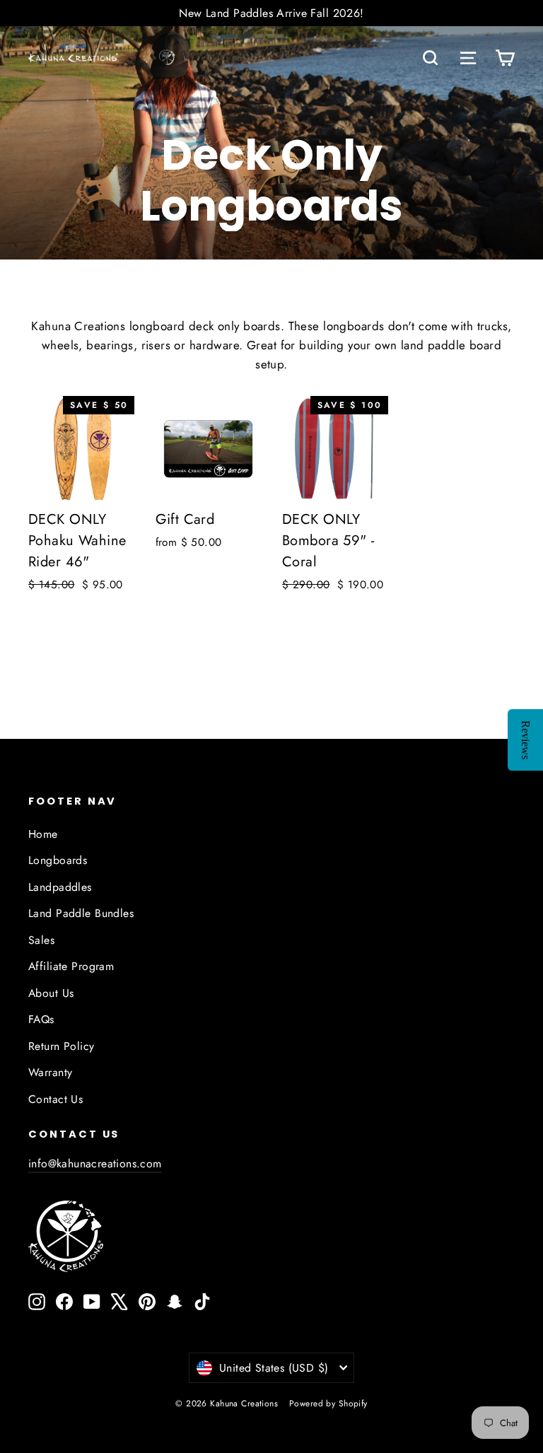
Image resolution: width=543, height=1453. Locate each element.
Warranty (50, 1072)
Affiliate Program (71, 966)
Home (43, 834)
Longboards (57, 860)
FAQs (41, 1019)
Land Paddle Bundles (81, 913)
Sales (41, 940)
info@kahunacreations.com (95, 1163)
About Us (51, 993)
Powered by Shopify (328, 1403)
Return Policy (61, 1046)
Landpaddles (60, 887)
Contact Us (55, 1099)
